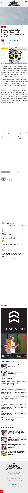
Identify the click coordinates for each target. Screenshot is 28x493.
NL (15, 478)
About (21, 480)
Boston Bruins (14, 172)
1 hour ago (8, 393)
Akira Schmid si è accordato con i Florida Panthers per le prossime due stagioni (16, 446)
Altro (17, 480)
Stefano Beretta (5, 381)
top (19, 174)
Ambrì (7, 478)
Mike (2, 389)
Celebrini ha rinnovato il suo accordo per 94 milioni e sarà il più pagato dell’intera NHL (17, 439)
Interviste (9, 480)
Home (3, 478)
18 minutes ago (9, 386)
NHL (25, 478)
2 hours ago (9, 408)
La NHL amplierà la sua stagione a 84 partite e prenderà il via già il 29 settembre (17, 453)
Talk (14, 480)
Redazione (13, 40)
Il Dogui (3, 411)
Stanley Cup (13, 174)
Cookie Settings (14, 484)
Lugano (12, 478)
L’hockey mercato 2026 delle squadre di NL (15, 365)
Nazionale (20, 478)
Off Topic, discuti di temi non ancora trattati (15, 372)
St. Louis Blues (5, 174)
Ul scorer (3, 396)
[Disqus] (14, 200)
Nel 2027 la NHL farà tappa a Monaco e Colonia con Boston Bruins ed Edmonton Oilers (16, 432)
